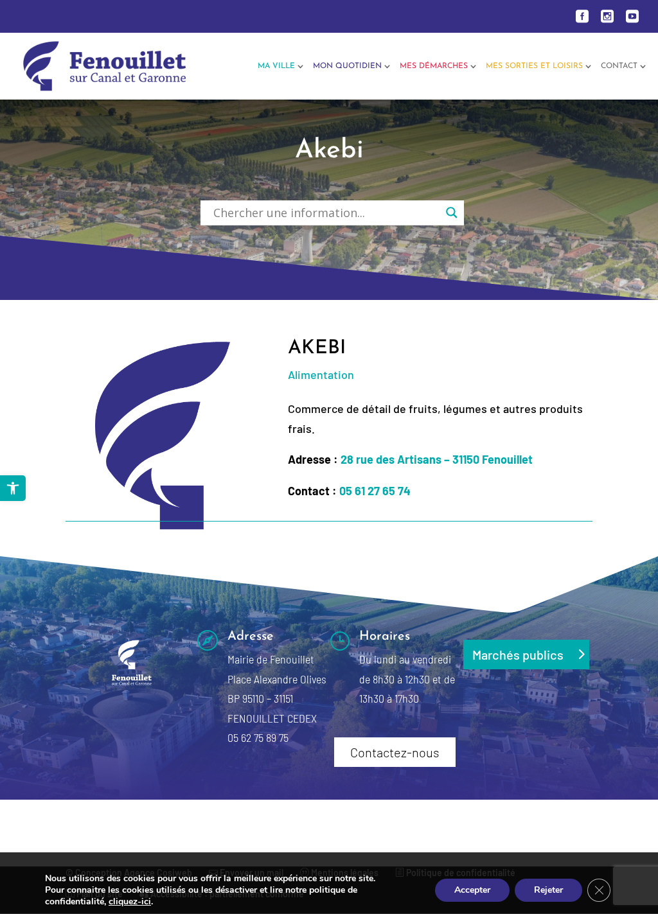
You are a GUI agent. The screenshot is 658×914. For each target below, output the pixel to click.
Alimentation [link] (321, 374)
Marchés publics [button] (518, 654)
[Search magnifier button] (452, 213)
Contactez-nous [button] (395, 752)
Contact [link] (619, 66)
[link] (13, 488)
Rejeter (548, 890)
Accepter (472, 890)
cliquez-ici (130, 902)
